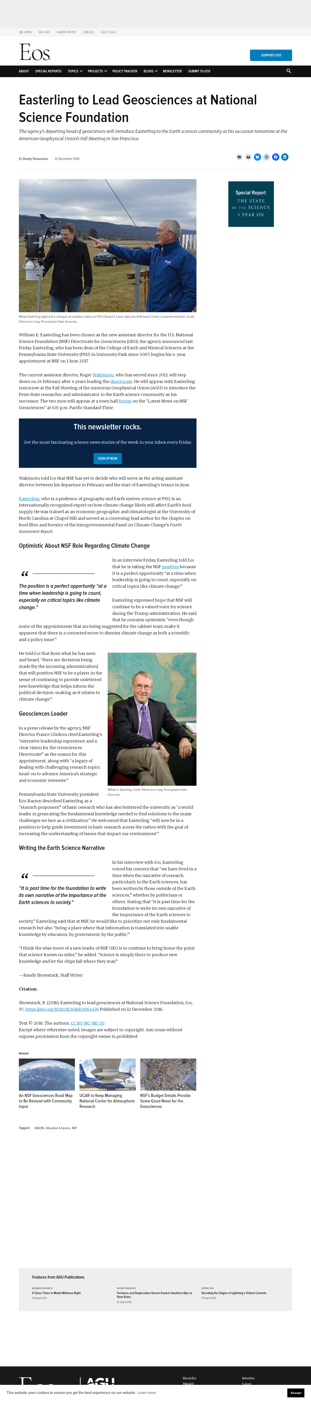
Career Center (66, 32)
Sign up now (107, 458)
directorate (121, 381)
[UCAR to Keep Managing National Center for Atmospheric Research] (107, 1075)
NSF (74, 1128)
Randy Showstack (35, 159)
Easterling (29, 498)
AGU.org (44, 32)
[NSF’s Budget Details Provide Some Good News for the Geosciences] (168, 1075)
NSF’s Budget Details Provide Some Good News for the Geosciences (165, 1101)
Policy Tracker (124, 71)
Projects (95, 71)
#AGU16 (39, 1128)
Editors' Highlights (126, 1288)
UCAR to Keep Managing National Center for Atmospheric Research (107, 1101)
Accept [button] (296, 1393)
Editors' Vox (207, 1288)
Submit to (199, 71)
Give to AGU (108, 32)
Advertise (248, 1378)
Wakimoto (103, 374)
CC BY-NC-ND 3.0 (88, 1023)
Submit (246, 1384)
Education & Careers (58, 1128)
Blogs (148, 71)
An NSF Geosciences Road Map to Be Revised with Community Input (46, 1101)
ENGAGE (188, 1384)
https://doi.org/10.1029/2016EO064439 (61, 1009)
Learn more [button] (147, 1393)
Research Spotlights (42, 1288)
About (24, 71)
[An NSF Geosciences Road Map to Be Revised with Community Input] (47, 1075)
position (170, 566)
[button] (107, 443)
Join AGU (88, 32)
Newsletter (172, 71)
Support (271, 55)
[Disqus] (107, 1202)
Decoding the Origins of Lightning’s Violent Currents (233, 1293)
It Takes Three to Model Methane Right (56, 1293)
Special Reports (48, 71)
